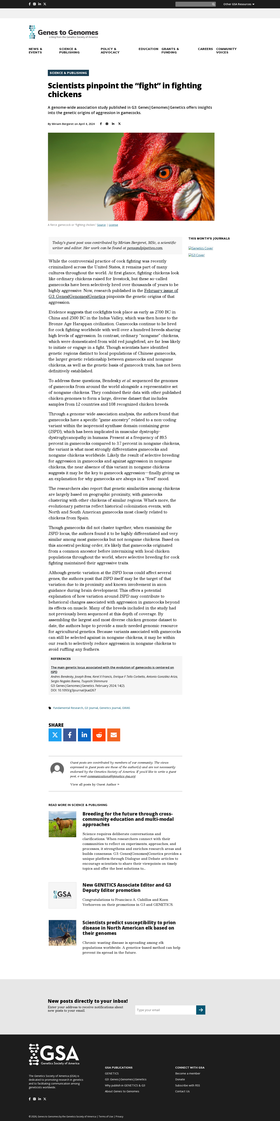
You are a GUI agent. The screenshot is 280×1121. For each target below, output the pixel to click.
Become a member (187, 1073)
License (113, 225)
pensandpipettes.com (144, 248)
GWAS (126, 708)
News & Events (35, 50)
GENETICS (112, 1073)
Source (101, 225)
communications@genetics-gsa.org (111, 776)
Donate (180, 1079)
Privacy (119, 1116)
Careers (205, 49)
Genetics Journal (110, 708)
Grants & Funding (170, 50)
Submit (200, 1010)
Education (148, 49)
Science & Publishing (69, 50)
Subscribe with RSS (187, 1085)
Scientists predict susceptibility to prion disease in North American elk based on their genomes (129, 927)
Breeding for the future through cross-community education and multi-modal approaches (128, 819)
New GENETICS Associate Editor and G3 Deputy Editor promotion (126, 887)
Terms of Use (106, 1116)
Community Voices (226, 50)
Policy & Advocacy (110, 50)
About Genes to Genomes (122, 1091)
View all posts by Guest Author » (94, 784)
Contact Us (182, 1091)
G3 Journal (91, 708)
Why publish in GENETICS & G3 (125, 1085)
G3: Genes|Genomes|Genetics (125, 1079)
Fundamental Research (68, 708)
